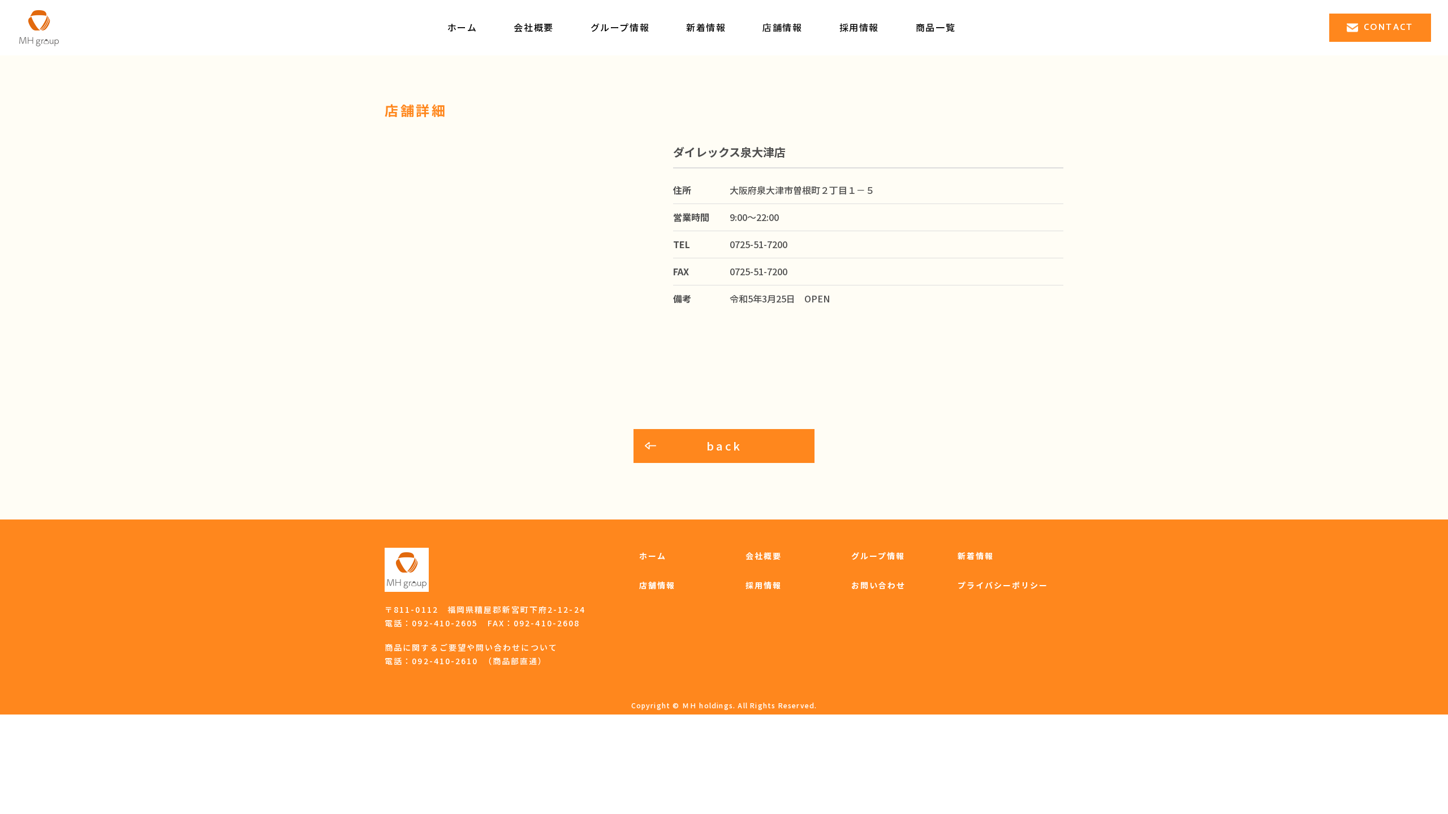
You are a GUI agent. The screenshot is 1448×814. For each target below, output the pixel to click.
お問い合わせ (878, 585)
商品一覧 (935, 27)
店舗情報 (782, 27)
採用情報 (763, 585)
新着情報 (706, 27)
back (724, 446)
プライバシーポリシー (1003, 585)
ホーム (462, 27)
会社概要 (533, 27)
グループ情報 (620, 27)
